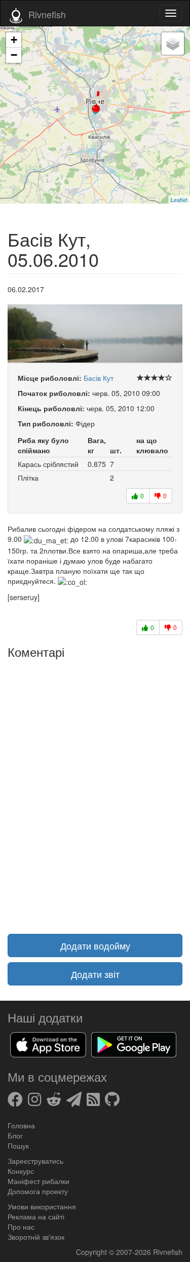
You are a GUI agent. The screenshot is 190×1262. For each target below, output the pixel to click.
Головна (21, 1125)
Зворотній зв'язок (36, 1237)
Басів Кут (98, 378)
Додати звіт (95, 973)
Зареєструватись (35, 1161)
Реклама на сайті (36, 1216)
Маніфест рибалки (38, 1181)
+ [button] (14, 39)
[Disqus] (95, 790)
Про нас (21, 1226)
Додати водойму (95, 945)
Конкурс (21, 1171)
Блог (15, 1135)
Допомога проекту (38, 1191)
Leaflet (179, 199)
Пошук (18, 1145)
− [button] (14, 55)
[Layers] (173, 43)
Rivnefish (167, 1252)
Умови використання (42, 1206)
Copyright (92, 1252)
